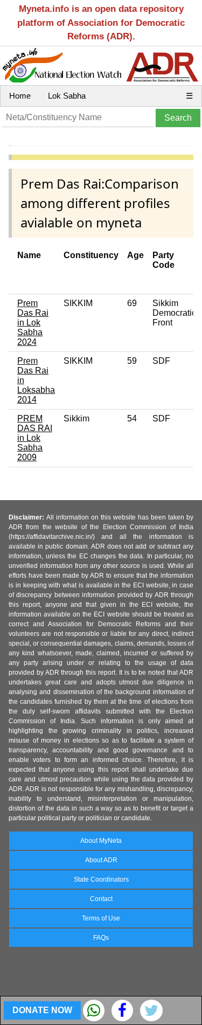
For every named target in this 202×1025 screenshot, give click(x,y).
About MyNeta (101, 840)
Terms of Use (101, 918)
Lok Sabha (67, 95)
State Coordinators (101, 879)
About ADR (101, 860)
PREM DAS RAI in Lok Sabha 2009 (34, 438)
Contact (101, 899)
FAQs (101, 937)
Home (20, 95)
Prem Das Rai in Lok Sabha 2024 (32, 323)
